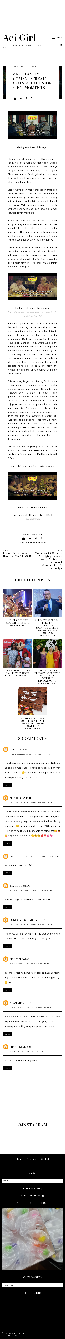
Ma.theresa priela (22, 798)
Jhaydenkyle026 (21, 1047)
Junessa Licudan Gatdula (28, 920)
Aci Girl (19, 37)
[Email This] (15, 99)
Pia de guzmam (20, 885)
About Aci (31, 1159)
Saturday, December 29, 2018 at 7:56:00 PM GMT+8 (41, 856)
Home (19, 1159)
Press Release (37, 542)
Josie (13, 856)
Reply (7, 785)
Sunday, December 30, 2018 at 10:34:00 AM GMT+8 (30, 964)
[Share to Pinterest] (31, 99)
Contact (45, 1159)
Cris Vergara (19, 749)
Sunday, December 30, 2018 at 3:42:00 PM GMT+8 (30, 1052)
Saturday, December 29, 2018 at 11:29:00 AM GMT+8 (31, 803)
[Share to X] (21, 99)
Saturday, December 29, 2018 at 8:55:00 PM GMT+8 (31, 891)
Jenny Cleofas (19, 959)
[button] (55, 37)
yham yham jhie (20, 1003)
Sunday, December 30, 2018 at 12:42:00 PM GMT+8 (30, 1008)
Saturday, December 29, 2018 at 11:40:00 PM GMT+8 (31, 925)
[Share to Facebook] (26, 99)
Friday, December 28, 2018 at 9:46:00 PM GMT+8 (30, 754)
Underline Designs (9, 1335)
